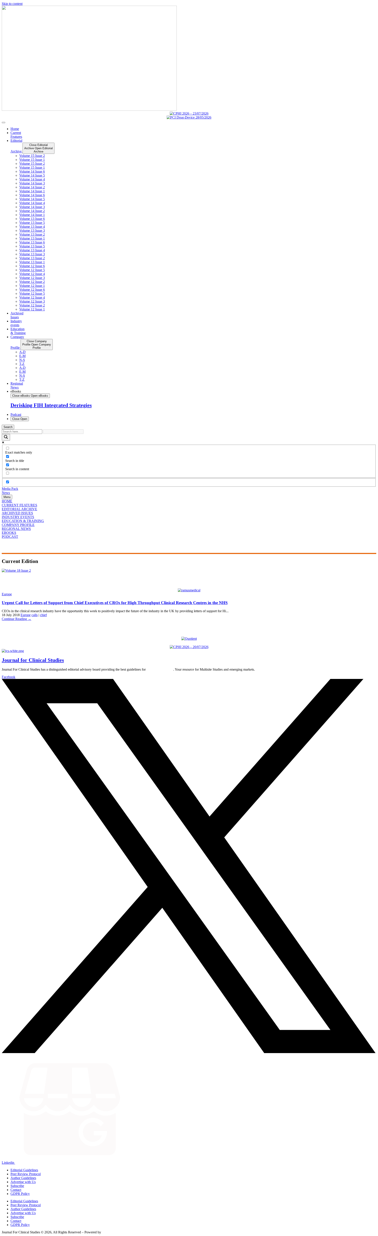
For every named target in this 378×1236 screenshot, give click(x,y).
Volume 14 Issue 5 (32, 175)
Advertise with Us (23, 1182)
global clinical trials (160, 669)
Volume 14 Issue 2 (32, 187)
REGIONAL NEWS (16, 529)
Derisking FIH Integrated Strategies (51, 405)
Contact (15, 1190)
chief (43, 615)
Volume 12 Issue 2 (32, 282)
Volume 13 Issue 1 (32, 238)
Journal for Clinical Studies (33, 660)
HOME (7, 501)
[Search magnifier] (6, 437)
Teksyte (107, 1232)
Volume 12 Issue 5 (32, 270)
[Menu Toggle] (3, 122)
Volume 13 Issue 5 (32, 222)
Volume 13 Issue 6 (32, 219)
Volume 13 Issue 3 (32, 230)
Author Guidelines (23, 1178)
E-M (22, 356)
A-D (22, 352)
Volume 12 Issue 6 (32, 266)
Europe (7, 594)
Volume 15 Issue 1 (32, 159)
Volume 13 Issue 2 (32, 234)
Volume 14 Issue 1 (32, 191)
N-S (22, 360)
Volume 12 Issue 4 (32, 274)
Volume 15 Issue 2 (32, 156)
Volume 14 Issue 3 (32, 183)
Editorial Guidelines (24, 1170)
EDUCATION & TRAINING (23, 521)
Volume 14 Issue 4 (32, 179)
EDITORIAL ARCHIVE (19, 509)
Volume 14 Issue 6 (32, 171)
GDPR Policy (20, 1194)
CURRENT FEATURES (19, 505)
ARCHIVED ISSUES (17, 513)
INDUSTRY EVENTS (18, 517)
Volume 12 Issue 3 (32, 278)
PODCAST (10, 536)
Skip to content (12, 3)
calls (35, 615)
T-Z (21, 364)
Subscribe (17, 1186)
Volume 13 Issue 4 (32, 226)
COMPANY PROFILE (18, 525)
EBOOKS (9, 533)
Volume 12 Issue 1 (32, 286)
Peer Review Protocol (25, 1174)
